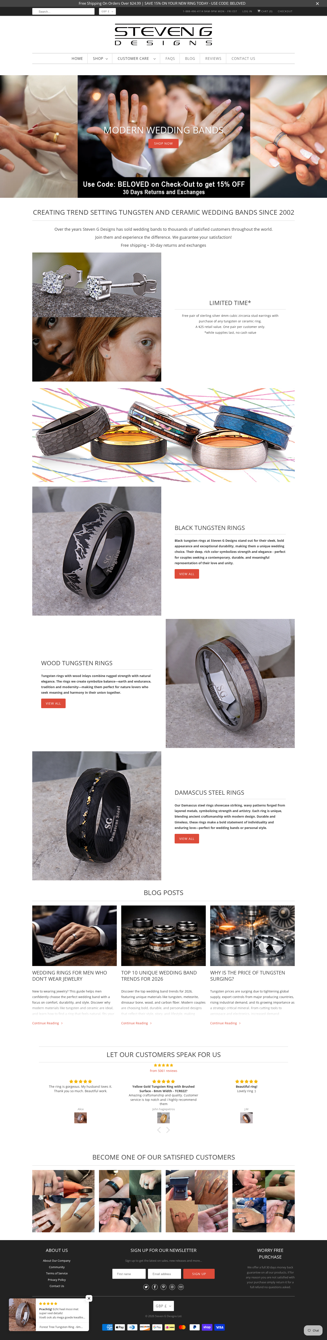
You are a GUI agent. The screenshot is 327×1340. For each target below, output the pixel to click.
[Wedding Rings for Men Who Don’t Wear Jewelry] (74, 935)
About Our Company (57, 1261)
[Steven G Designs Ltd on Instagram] (172, 1287)
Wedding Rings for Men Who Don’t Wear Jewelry (69, 975)
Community (57, 1267)
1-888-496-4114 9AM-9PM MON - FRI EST (210, 11)
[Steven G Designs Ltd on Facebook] (155, 1287)
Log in (247, 11)
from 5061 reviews (163, 1071)
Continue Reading (46, 1023)
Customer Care (134, 58)
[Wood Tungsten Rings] (230, 683)
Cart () (266, 11)
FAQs (170, 58)
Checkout (285, 11)
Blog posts (163, 892)
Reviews (213, 58)
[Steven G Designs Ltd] (163, 35)
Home (77, 58)
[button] (160, 1130)
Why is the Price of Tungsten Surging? (247, 975)
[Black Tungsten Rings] (96, 551)
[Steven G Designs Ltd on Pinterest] (163, 1287)
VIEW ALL (186, 574)
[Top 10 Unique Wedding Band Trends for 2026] (163, 935)
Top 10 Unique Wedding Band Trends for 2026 (159, 975)
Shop (98, 58)
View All (53, 703)
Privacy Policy (57, 1280)
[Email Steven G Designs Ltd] (181, 1287)
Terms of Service (57, 1273)
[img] (163, 1065)
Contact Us (243, 58)
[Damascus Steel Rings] (96, 815)
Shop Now (163, 143)
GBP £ (105, 11)
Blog (190, 58)
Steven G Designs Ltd (168, 1316)
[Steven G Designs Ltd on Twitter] (146, 1287)
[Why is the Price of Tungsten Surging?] (252, 935)
